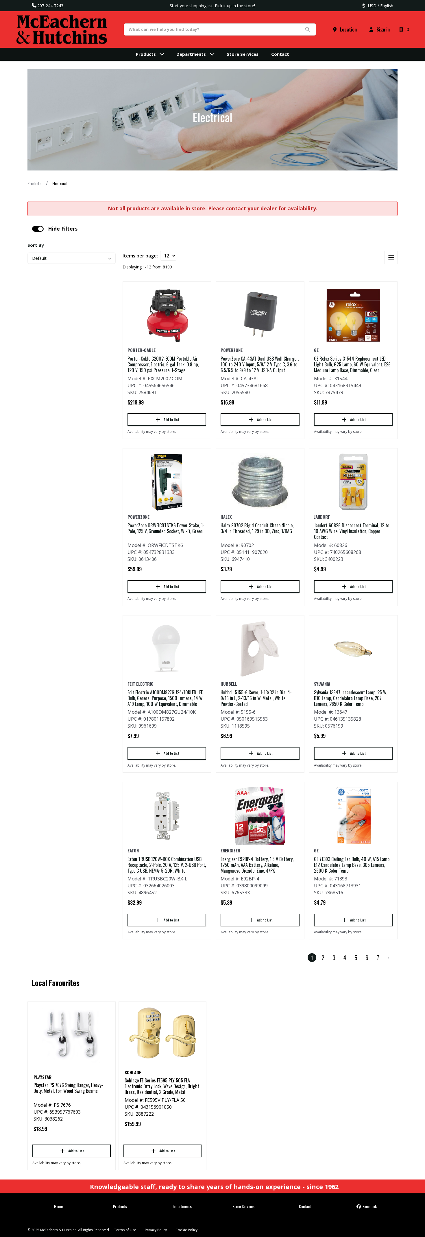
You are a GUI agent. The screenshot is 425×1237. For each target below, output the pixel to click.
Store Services (243, 1206)
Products (34, 183)
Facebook (369, 1206)
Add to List (171, 419)
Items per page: (140, 256)
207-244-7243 (50, 5)
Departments (181, 1206)
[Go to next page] (388, 957)
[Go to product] (167, 315)
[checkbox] (38, 229)
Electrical (59, 183)
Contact (305, 1206)
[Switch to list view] (391, 257)
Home (58, 1206)
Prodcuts (120, 1206)
